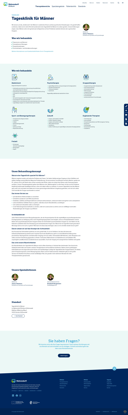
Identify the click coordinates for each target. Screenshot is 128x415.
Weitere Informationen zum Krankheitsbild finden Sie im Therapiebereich (32, 51)
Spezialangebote (58, 6)
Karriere (112, 2)
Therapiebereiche (42, 6)
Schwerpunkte (87, 381)
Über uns (92, 2)
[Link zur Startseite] (19, 380)
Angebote (109, 381)
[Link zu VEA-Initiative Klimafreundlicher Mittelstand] (35, 402)
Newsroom (105, 2)
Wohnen (86, 379)
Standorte (81, 6)
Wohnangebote (87, 383)
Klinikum (62, 379)
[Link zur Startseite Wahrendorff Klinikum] (11, 5)
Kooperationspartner (111, 385)
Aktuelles (84, 2)
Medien (98, 2)
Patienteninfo (71, 6)
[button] (118, 2)
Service (85, 387)
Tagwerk (109, 379)
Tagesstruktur (87, 385)
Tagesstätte (109, 383)
